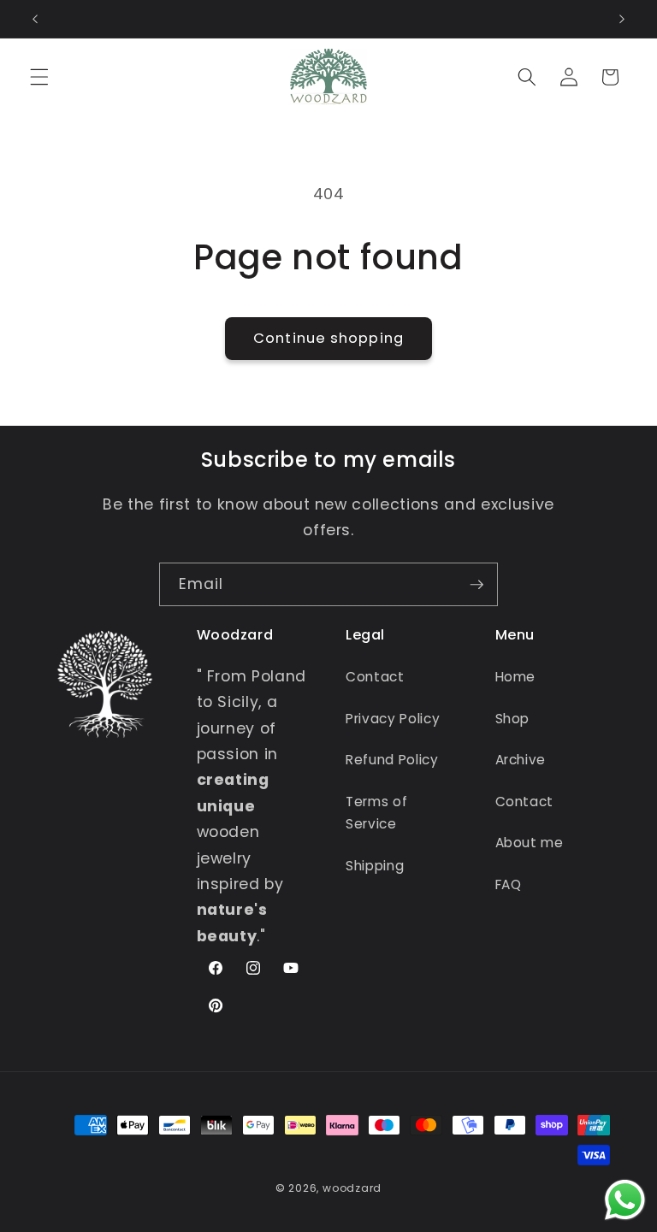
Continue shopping (328, 338)
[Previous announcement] (35, 19)
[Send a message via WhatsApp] (624, 1199)
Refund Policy (392, 760)
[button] (39, 76)
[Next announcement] (622, 19)
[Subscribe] (476, 585)
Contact (375, 677)
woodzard (352, 1188)
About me (529, 843)
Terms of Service (376, 813)
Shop (512, 719)
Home (515, 677)
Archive (521, 760)
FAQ (508, 884)
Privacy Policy (393, 719)
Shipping (375, 866)
